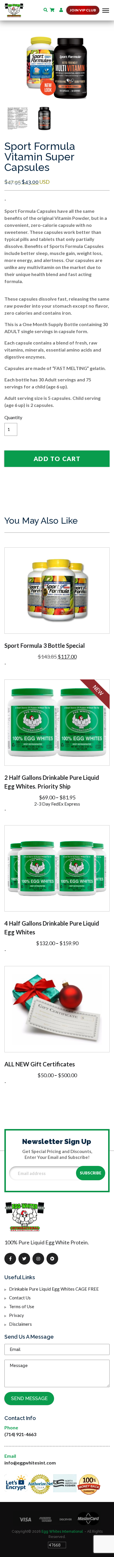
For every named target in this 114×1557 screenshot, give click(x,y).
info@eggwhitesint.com (30, 1462)
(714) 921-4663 (20, 1434)
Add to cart (57, 458)
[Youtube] (52, 1259)
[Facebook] (10, 1259)
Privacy (16, 1315)
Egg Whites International (62, 1531)
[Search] (46, 9)
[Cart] (54, 9)
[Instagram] (38, 1259)
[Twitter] (24, 1259)
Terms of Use (21, 1306)
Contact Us (20, 1297)
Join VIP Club (83, 10)
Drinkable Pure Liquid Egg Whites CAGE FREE (54, 1288)
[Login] (61, 9)
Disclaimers (20, 1324)
